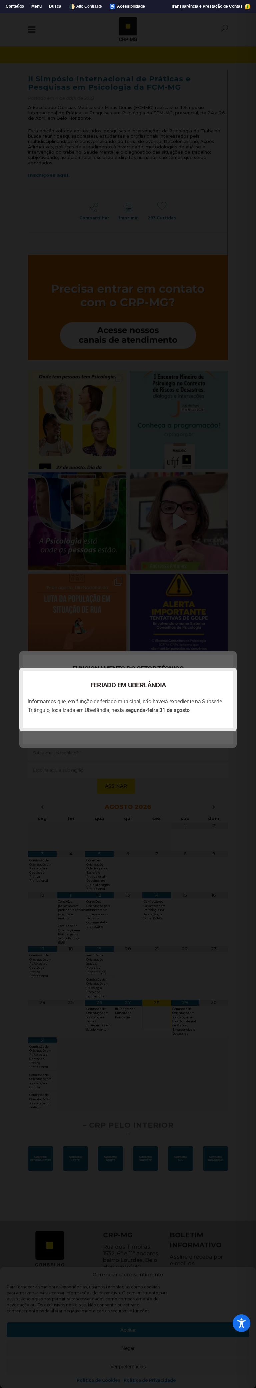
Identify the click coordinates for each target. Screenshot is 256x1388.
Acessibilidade (127, 6)
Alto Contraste (85, 6)
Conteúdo (15, 6)
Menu (36, 6)
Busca (55, 6)
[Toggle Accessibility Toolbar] (241, 1323)
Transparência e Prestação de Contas (207, 6)
